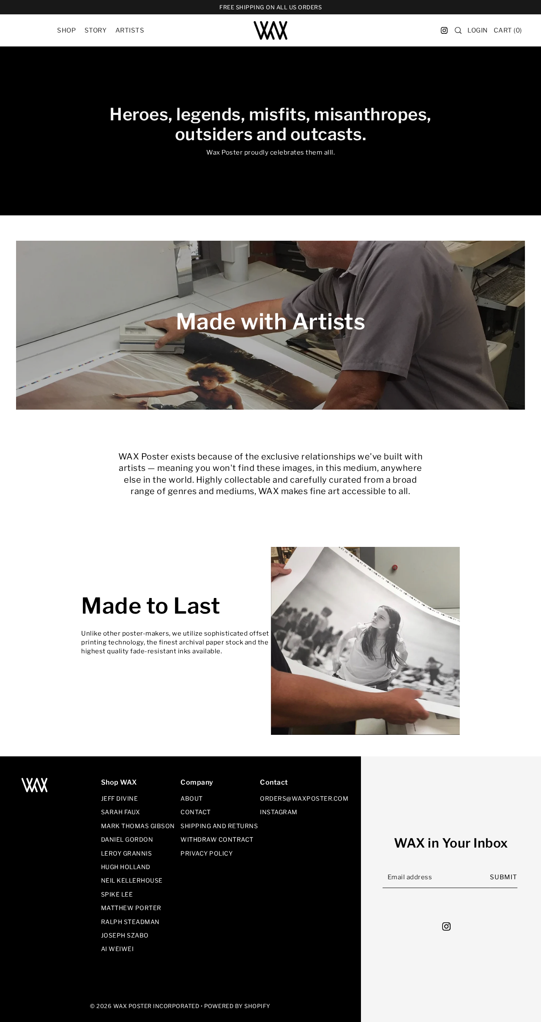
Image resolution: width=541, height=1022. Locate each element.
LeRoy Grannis (126, 853)
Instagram (279, 811)
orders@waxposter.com (304, 798)
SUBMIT (503, 877)
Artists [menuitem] (130, 30)
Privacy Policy (206, 853)
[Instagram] (448, 926)
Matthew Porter (131, 907)
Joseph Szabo (125, 935)
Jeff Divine (119, 798)
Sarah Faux (120, 811)
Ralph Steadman (130, 921)
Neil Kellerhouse (132, 880)
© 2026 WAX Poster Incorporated (144, 1006)
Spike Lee (117, 894)
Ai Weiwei (117, 948)
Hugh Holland (125, 866)
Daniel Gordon (127, 839)
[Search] (458, 30)
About (191, 798)
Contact (195, 811)
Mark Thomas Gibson (138, 825)
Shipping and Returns (219, 825)
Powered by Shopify (237, 1006)
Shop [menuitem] (66, 30)
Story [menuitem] (96, 30)
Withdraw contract (217, 839)
